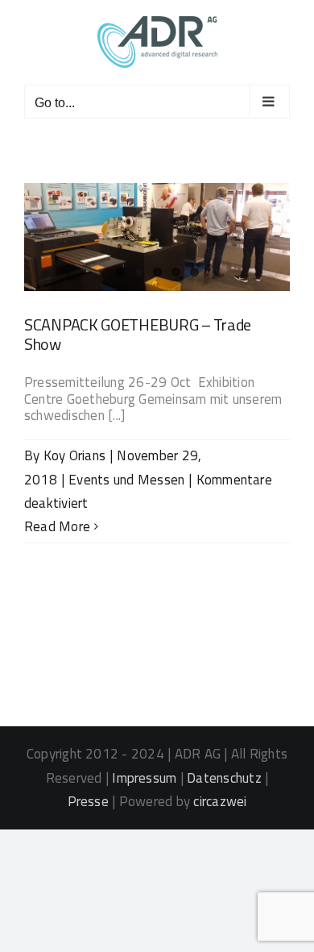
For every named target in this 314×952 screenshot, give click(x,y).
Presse (88, 801)
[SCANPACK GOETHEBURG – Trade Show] (157, 237)
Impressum (144, 777)
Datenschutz (224, 777)
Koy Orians (74, 455)
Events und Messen (126, 479)
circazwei (219, 801)
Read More (57, 526)
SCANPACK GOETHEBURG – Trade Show (137, 334)
